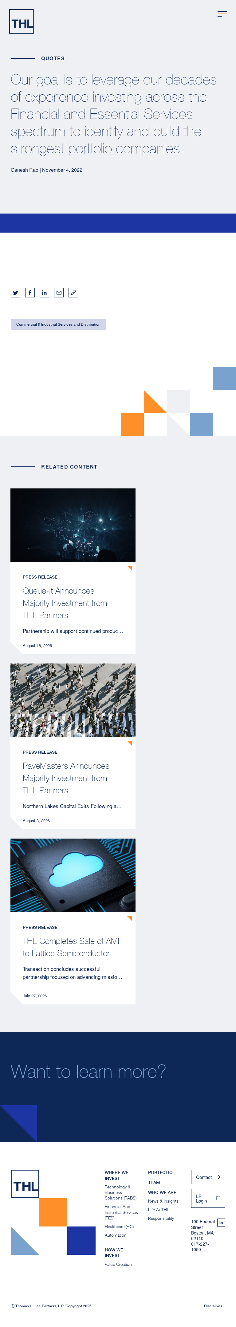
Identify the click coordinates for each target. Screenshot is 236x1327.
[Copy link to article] (73, 292)
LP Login (201, 1198)
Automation (116, 1235)
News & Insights (163, 1200)
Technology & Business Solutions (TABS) (120, 1192)
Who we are (162, 1192)
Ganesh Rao (24, 169)
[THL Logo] (21, 21)
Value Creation (118, 1264)
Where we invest (116, 1175)
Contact (204, 1177)
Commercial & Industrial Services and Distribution (58, 324)
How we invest (114, 1252)
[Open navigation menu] (222, 14)
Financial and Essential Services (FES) (121, 1212)
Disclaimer (213, 1306)
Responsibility (161, 1218)
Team (154, 1182)
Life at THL (158, 1209)
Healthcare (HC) (119, 1226)
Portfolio (160, 1172)
